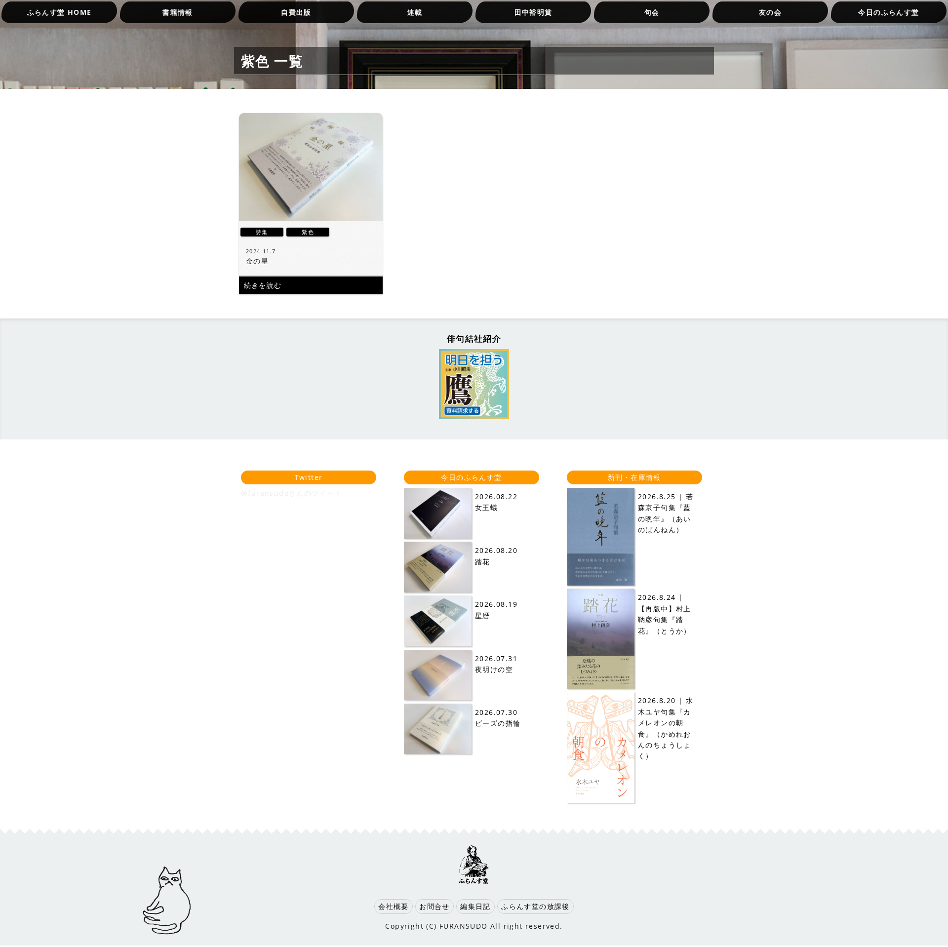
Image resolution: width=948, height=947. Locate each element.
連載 (415, 12)
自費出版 (296, 12)
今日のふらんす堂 (888, 12)
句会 (652, 12)
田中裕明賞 (533, 12)
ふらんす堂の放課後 (535, 906)
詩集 (262, 232)
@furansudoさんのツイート (291, 493)
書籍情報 (177, 12)
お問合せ (434, 906)
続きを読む (263, 285)
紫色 (308, 232)
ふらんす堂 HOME (59, 12)
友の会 (770, 12)
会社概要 (393, 906)
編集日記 (475, 906)
